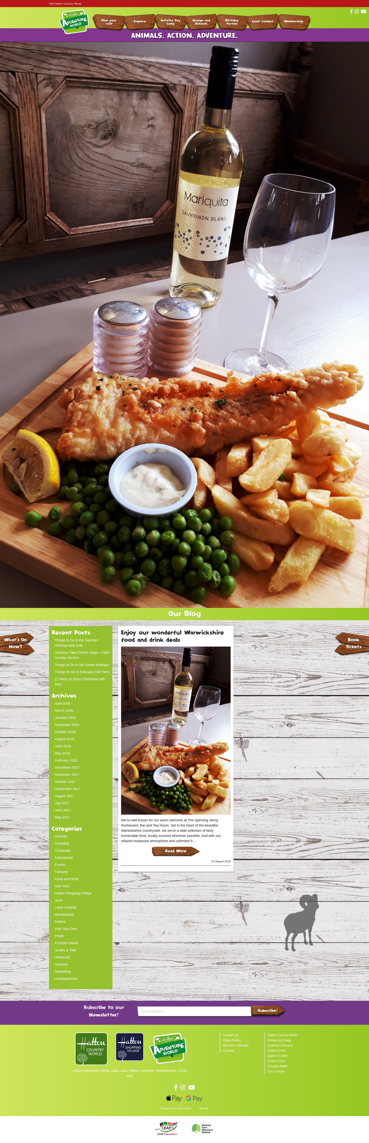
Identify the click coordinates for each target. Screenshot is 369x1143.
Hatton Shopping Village (73, 893)
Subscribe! (268, 1010)
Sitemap (203, 1108)
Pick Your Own (66, 929)
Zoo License (276, 1071)
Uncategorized (66, 979)
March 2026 (64, 711)
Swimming (63, 971)
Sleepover (62, 957)
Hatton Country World (282, 1035)
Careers (228, 1050)
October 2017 (65, 782)
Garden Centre (278, 1055)
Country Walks (277, 1066)
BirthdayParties (232, 22)
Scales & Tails (65, 950)
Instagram (183, 1087)
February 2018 (66, 760)
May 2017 (62, 817)
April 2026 (62, 703)
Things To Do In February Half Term (82, 672)
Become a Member (236, 1045)
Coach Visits (276, 1061)
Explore (140, 21)
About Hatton (232, 1040)
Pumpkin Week (66, 943)
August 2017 (64, 796)
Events (60, 865)
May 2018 (62, 753)
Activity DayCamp (171, 22)
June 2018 (63, 746)
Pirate (59, 936)
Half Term (62, 886)
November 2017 (67, 775)
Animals (61, 836)
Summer (61, 964)
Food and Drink (66, 879)
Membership (293, 21)
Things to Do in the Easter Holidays (82, 665)
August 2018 (64, 739)
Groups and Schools (201, 22)
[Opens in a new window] (91, 1049)
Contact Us (230, 1035)
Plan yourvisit (109, 22)
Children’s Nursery (280, 1045)
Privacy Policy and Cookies (176, 1108)
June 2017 (63, 810)
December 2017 (67, 767)
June (58, 900)
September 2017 (67, 789)
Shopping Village (279, 1040)
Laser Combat (262, 21)
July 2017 (62, 803)
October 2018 (65, 732)
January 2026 (65, 718)
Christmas (62, 850)
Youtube (191, 1087)
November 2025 (67, 725)
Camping (62, 843)
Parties (60, 922)
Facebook (176, 1087)
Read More (176, 851)
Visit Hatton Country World (65, 3)
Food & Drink (277, 1050)
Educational (64, 858)
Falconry (61, 872)
